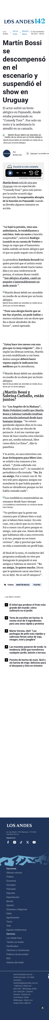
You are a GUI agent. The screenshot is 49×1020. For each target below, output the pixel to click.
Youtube (34, 842)
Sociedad (10, 885)
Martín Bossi (22, 585)
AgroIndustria (12, 917)
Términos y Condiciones (17, 950)
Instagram (14, 842)
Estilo (9, 913)
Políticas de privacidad (17, 954)
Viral (8, 925)
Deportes (10, 893)
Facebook (8, 842)
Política (10, 876)
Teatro (36, 585)
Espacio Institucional (16, 930)
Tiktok (21, 842)
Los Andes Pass (14, 938)
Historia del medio (15, 962)
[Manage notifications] (42, 1008)
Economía (11, 881)
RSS (8, 958)
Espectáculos (12, 897)
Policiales (11, 889)
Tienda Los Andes (15, 942)
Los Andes (5, 32)
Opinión (10, 905)
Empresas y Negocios (16, 909)
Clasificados (12, 946)
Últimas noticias (14, 872)
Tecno (9, 921)
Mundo (9, 901)
